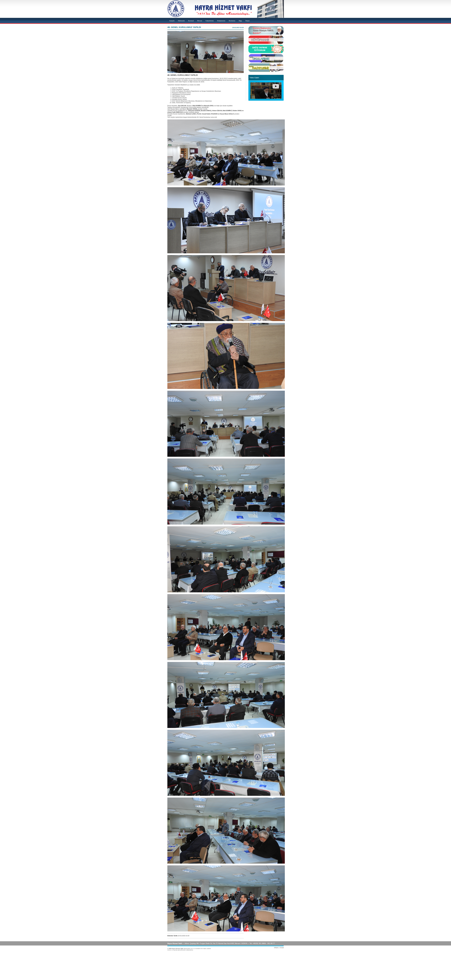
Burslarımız (232, 21)
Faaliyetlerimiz (210, 21)
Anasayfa (171, 21)
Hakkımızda (181, 21)
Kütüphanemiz (221, 21)
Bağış (240, 21)
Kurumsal (191, 21)
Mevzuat (199, 21)
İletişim (247, 21)
